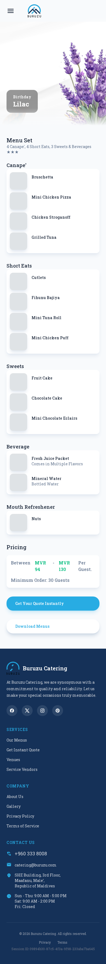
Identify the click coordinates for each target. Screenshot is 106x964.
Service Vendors (22, 769)
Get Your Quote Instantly (39, 603)
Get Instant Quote (23, 749)
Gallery (14, 806)
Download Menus (32, 626)
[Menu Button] (10, 10)
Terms (62, 942)
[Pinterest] (57, 710)
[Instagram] (42, 710)
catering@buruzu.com (36, 865)
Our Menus (17, 740)
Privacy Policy (20, 816)
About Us (15, 796)
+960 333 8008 (31, 853)
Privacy (45, 942)
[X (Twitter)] (27, 710)
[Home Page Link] (34, 10)
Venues (13, 759)
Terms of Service (23, 825)
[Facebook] (12, 710)
